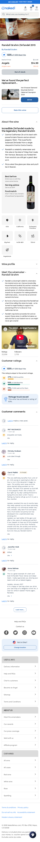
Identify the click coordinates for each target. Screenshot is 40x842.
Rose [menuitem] (6, 788)
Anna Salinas (13, 568)
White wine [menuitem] (8, 781)
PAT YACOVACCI (14, 430)
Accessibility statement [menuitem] (26, 812)
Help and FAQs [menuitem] (9, 673)
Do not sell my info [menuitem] (9, 812)
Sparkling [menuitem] (7, 795)
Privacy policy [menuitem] (23, 807)
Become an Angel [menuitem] (10, 687)
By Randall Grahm (9, 50)
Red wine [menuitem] (7, 774)
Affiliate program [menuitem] (10, 745)
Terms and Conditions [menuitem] (12, 701)
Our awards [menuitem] (8, 724)
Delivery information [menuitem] (12, 666)
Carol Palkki (13, 472)
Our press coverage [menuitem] (11, 731)
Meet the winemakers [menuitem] (12, 717)
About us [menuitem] (8, 710)
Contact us (20, 626)
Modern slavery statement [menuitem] (12, 817)
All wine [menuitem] (7, 760)
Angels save (6, 66)
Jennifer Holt (13, 547)
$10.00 (35, 66)
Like (8, 438)
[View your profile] (4, 430)
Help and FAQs (20, 621)
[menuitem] (6, 632)
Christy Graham (14, 451)
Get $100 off (13, 2)
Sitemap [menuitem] (7, 694)
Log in (10, 421)
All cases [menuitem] (7, 767)
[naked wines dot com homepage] (8, 8)
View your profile (4, 421)
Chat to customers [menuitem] (11, 680)
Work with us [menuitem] (8, 738)
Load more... (20, 610)
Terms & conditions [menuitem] (9, 807)
